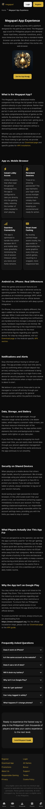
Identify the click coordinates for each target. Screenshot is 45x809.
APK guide (11, 627)
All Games (27, 763)
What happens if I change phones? (18, 702)
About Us (5, 771)
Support (26, 771)
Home (4, 10)
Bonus (25, 767)
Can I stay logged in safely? (15, 695)
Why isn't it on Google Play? (15, 680)
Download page (31, 142)
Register (38, 4)
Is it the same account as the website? (19, 657)
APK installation (23, 145)
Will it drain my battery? (13, 672)
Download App (8, 763)
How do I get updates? (12, 687)
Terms (25, 775)
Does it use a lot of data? (13, 665)
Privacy (5, 779)
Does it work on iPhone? (13, 650)
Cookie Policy (28, 779)
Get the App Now (22, 76)
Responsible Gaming (10, 775)
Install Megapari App (21, 740)
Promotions (6, 767)
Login (28, 4)
